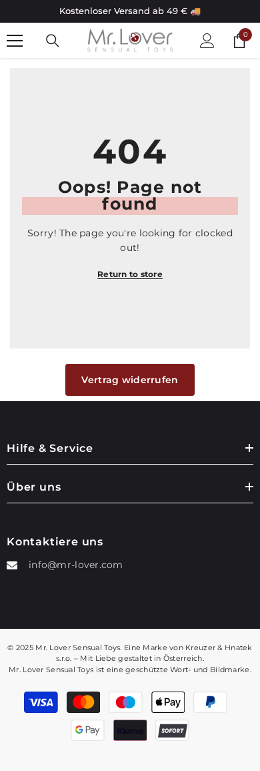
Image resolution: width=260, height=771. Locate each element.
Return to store (130, 274)
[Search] (53, 41)
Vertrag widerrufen (129, 380)
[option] (130, 11)
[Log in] (207, 40)
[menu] (15, 41)
